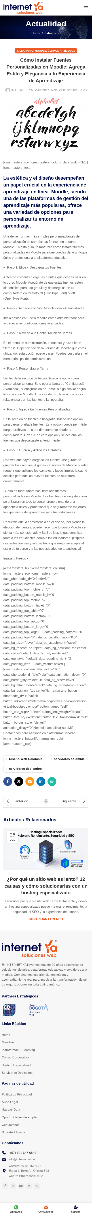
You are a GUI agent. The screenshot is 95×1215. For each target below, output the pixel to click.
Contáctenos (10, 1125)
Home (35, 33)
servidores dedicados (25, 768)
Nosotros (8, 1042)
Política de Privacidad (17, 1094)
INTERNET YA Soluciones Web (34, 90)
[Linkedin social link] (40, 781)
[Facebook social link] (7, 781)
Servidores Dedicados (17, 1072)
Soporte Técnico (13, 1132)
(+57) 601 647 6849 (22, 1152)
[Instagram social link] (13, 1186)
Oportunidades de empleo (20, 1117)
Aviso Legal (10, 1102)
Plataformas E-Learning (18, 1050)
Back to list (46, 801)
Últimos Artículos (61, 50)
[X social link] (18, 781)
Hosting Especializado (17, 1065)
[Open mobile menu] (86, 7)
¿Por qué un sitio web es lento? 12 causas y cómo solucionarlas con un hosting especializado (45, 886)
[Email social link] (29, 781)
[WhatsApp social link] (52, 781)
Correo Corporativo (15, 1057)
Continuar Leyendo (46, 919)
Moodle (40, 50)
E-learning (53, 33)
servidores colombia (69, 759)
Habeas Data (11, 1109)
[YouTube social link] (21, 1186)
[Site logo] (23, 7)
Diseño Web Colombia (25, 759)
